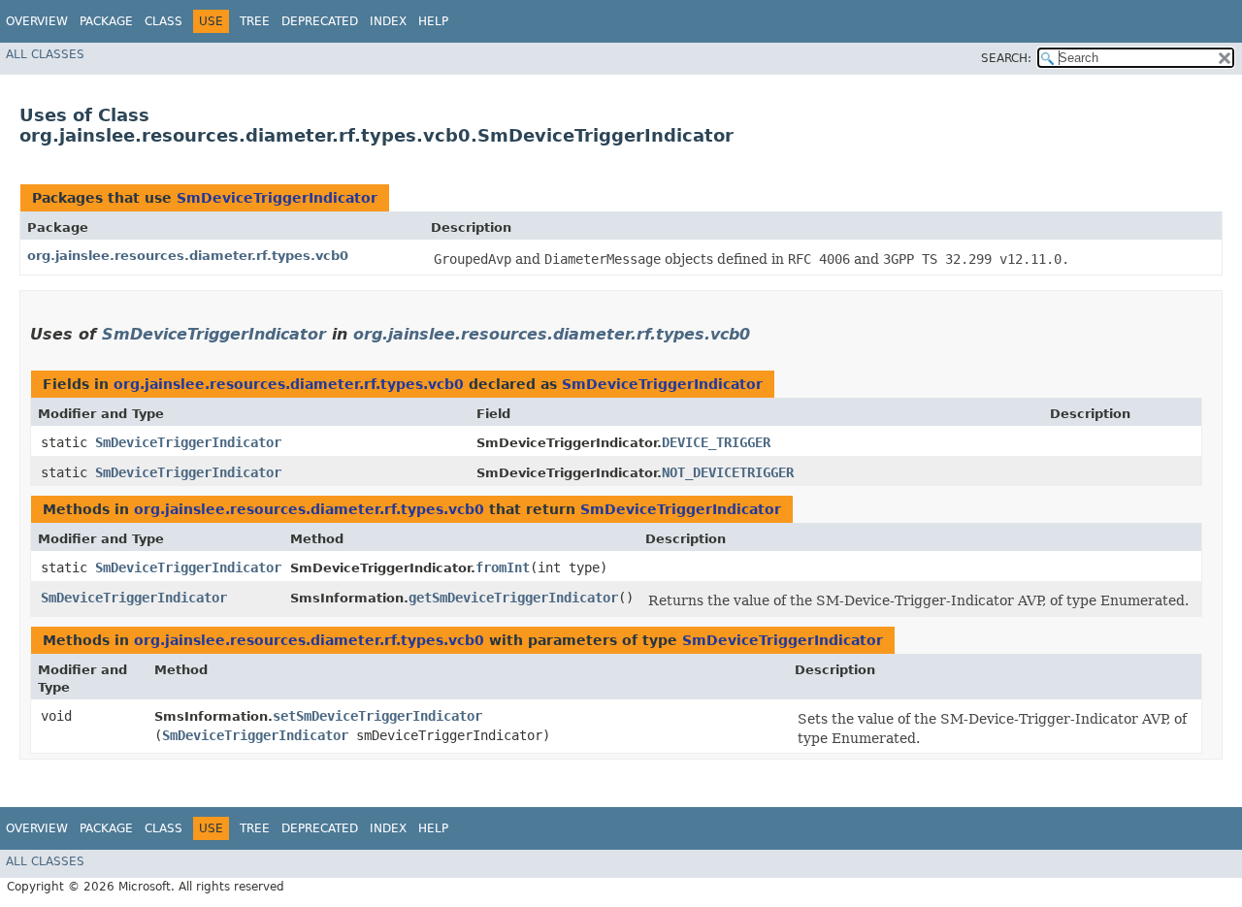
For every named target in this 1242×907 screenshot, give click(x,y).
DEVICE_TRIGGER (716, 442)
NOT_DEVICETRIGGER (728, 472)
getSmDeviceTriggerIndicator (513, 597)
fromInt (502, 567)
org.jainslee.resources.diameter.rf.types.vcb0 (187, 255)
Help (433, 21)
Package (106, 21)
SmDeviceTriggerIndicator (277, 198)
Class (163, 21)
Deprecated (319, 21)
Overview (37, 21)
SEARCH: (1006, 58)
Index (388, 21)
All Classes (45, 54)
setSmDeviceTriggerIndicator (377, 716)
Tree (255, 21)
